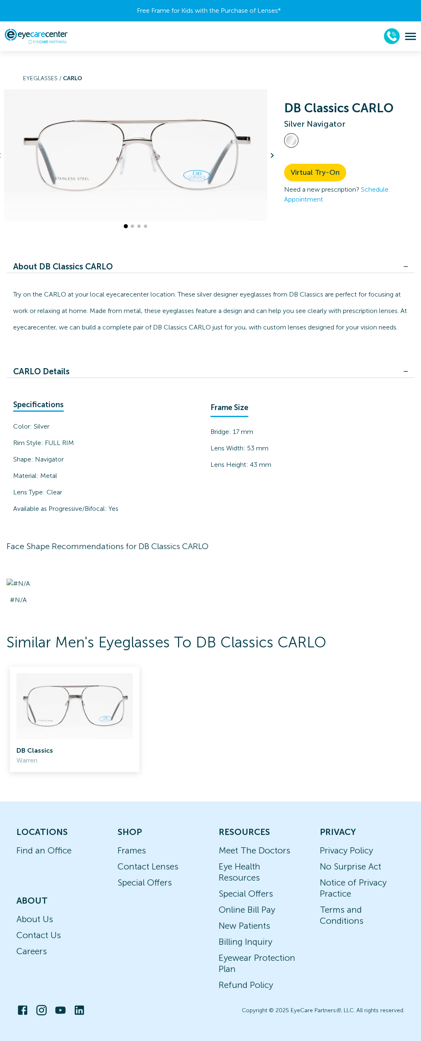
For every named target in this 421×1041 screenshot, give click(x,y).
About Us (34, 919)
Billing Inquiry (245, 942)
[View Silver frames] (291, 140)
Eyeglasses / (43, 78)
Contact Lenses (148, 866)
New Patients (244, 925)
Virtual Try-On (315, 172)
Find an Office (44, 850)
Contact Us (38, 935)
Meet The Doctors (254, 850)
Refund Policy (246, 985)
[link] (74, 719)
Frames (132, 850)
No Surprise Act (350, 866)
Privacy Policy (346, 850)
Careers (31, 951)
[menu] (410, 36)
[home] (36, 36)
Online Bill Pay (247, 909)
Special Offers (145, 882)
